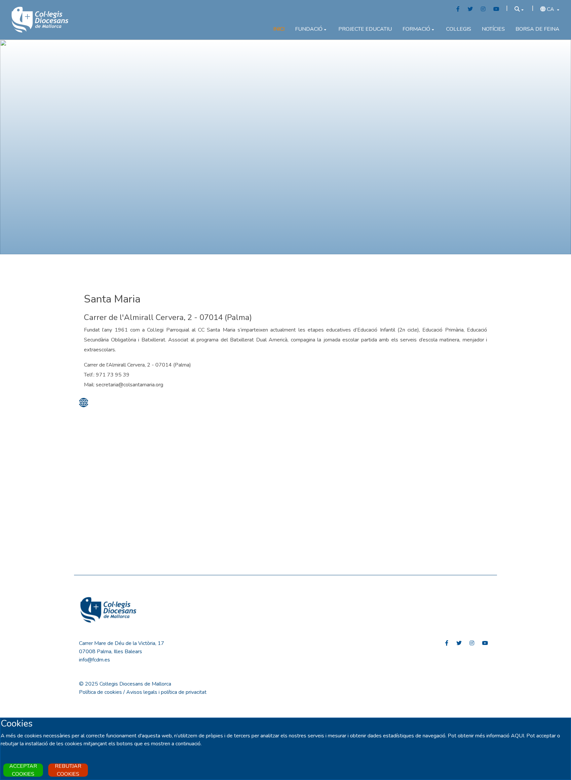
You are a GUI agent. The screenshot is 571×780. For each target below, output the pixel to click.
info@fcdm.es (94, 659)
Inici (279, 29)
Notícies (493, 29)
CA (550, 9)
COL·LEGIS (458, 29)
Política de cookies (100, 692)
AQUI (517, 735)
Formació (416, 29)
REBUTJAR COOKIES (68, 770)
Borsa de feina (537, 29)
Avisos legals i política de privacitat (166, 692)
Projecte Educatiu (365, 29)
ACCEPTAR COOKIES (23, 770)
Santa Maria (112, 299)
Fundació (309, 29)
